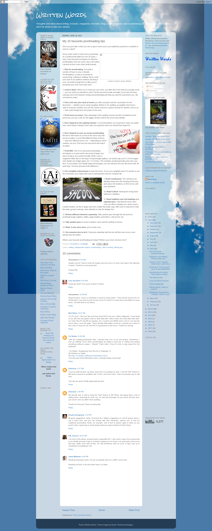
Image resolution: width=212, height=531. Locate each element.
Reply (70, 273)
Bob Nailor (72, 313)
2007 (150, 328)
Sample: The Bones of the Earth (157, 139)
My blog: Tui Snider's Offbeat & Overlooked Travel (87, 356)
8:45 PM (85, 457)
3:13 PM (88, 415)
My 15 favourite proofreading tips (156, 252)
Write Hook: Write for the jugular (48, 271)
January (153, 305)
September (154, 232)
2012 (150, 312)
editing (71, 247)
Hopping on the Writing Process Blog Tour (158, 258)
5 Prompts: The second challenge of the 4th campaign (158, 153)
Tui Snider (72, 336)
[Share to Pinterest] (107, 244)
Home (102, 510)
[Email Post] (93, 244)
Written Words (61, 15)
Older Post (134, 510)
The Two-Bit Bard (47, 293)
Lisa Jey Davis (74, 281)
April (152, 249)
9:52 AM (84, 281)
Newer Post (68, 510)
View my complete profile (155, 183)
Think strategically (156, 284)
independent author (82, 247)
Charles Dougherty (76, 415)
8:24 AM (82, 260)
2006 (150, 331)
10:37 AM (81, 313)
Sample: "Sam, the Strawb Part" (157, 136)
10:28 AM (83, 294)
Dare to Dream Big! (47, 304)
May (152, 245)
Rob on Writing (46, 268)
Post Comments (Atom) (82, 515)
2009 (150, 322)
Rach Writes (45, 312)
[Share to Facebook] (104, 244)
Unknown (72, 369)
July (151, 239)
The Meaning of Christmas (155, 162)
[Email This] (97, 244)
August (153, 236)
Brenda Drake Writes (48, 296)
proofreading (96, 247)
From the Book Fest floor (159, 281)
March (152, 298)
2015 (150, 217)
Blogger (130, 525)
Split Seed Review (47, 318)
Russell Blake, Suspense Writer (46, 284)
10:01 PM (83, 436)
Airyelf (114, 525)
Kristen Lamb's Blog (48, 315)
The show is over (156, 277)
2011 (150, 315)
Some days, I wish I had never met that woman (157, 158)
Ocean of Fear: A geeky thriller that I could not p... (160, 263)
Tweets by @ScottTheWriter (156, 171)
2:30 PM (80, 392)
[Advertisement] (50, 426)
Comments (152, 91)
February (154, 302)
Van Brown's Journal (48, 280)
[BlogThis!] (100, 244)
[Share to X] (102, 244)
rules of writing (107, 247)
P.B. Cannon (73, 436)
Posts (150, 86)
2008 (150, 325)
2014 (150, 220)
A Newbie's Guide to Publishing (48, 308)
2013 (150, 309)
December (154, 223)
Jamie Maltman (74, 457)
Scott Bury (152, 179)
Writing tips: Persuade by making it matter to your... (160, 293)
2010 (150, 319)
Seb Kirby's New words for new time (47, 264)
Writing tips (118, 247)
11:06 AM (81, 336)
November (154, 226)
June (152, 242)
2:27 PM (80, 369)
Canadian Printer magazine (46, 321)
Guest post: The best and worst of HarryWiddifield (159, 268)
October (153, 229)
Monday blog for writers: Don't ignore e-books (158, 273)
